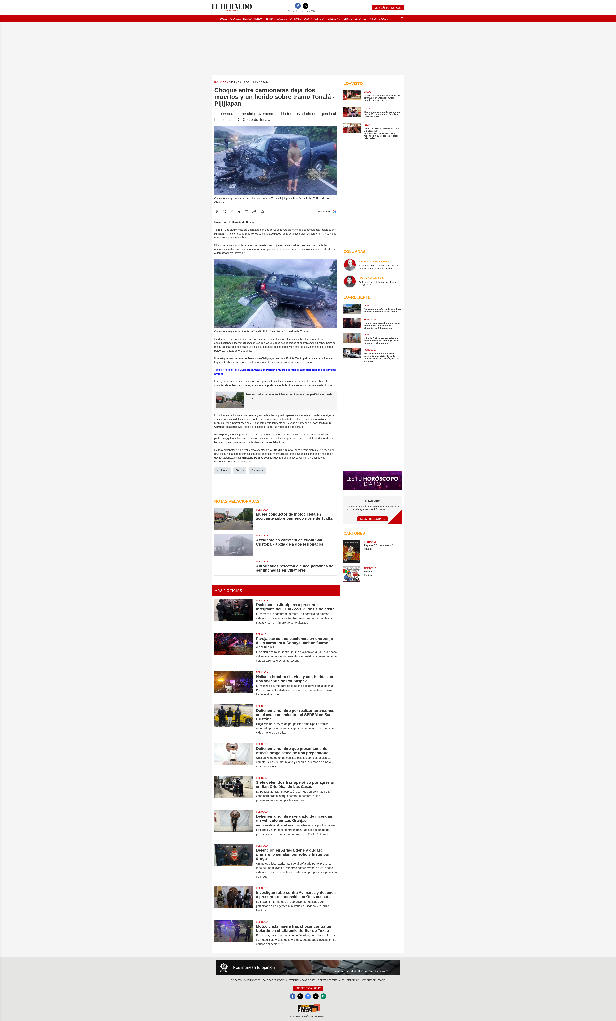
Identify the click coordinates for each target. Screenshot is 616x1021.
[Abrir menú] (214, 19)
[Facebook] (298, 6)
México (247, 19)
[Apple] (316, 996)
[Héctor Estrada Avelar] (349, 281)
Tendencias (333, 19)
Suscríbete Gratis (372, 518)
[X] (305, 6)
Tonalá (240, 470)
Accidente (222, 470)
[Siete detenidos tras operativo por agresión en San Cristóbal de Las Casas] (233, 791)
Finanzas (269, 19)
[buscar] (402, 19)
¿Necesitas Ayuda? (308, 988)
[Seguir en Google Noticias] (334, 211)
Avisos (373, 19)
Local (223, 19)
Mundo (258, 19)
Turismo (347, 19)
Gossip (308, 19)
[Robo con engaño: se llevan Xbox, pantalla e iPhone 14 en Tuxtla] (352, 309)
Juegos (383, 19)
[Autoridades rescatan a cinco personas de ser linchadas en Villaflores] (233, 566)
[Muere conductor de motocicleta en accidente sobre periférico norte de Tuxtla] (233, 519)
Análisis (282, 19)
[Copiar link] (254, 211)
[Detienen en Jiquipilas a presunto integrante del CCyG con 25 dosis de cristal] (233, 614)
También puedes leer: (227, 370)
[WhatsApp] (232, 211)
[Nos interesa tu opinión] (308, 967)
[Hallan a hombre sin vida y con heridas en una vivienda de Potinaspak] (233, 686)
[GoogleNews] (308, 996)
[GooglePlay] (323, 996)
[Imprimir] (261, 211)
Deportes (360, 19)
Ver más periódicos (388, 7)
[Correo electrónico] (246, 211)
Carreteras (257, 470)
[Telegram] (239, 211)
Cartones (295, 19)
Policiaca (235, 19)
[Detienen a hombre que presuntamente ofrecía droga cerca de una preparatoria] (233, 758)
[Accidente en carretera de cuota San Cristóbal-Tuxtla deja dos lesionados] (233, 545)
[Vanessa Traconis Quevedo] (349, 264)
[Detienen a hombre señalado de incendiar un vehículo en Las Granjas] (233, 825)
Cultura (319, 19)
